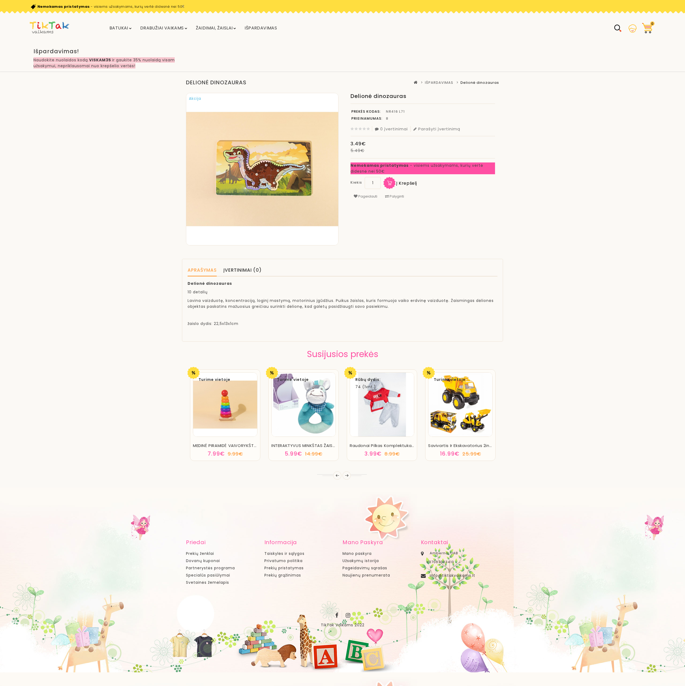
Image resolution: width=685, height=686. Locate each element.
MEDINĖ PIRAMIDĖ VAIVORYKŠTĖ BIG (228, 445)
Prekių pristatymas (284, 568)
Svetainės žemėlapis (207, 582)
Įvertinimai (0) (242, 270)
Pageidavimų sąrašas (364, 568)
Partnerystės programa (210, 568)
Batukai (118, 28)
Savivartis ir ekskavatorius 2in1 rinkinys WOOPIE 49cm (483, 445)
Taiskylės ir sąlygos (284, 553)
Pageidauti (367, 196)
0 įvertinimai (394, 129)
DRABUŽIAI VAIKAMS (162, 28)
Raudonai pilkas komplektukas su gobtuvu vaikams (404, 445)
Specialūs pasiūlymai (208, 575)
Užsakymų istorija (360, 560)
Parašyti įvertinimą (439, 129)
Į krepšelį (406, 183)
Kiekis (356, 182)
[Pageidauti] (225, 436)
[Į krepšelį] (211, 436)
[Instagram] (348, 614)
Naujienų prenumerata (366, 575)
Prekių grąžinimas (282, 575)
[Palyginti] (240, 436)
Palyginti (396, 196)
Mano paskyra (357, 553)
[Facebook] (337, 614)
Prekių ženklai (200, 553)
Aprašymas (202, 270)
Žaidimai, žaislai (214, 28)
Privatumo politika (283, 560)
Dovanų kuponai (203, 560)
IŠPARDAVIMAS (261, 28)
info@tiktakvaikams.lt (452, 575)
